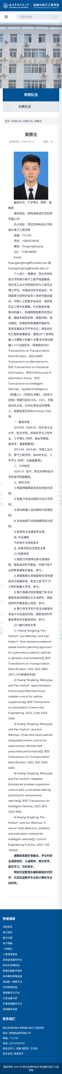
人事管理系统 (10, 954)
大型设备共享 (10, 998)
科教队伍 (28, 121)
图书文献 (7, 937)
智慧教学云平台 (11, 992)
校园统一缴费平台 (12, 981)
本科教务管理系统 (12, 976)
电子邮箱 (7, 943)
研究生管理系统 (11, 965)
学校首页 (7, 926)
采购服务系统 (10, 1009)
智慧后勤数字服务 (12, 970)
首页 (7, 121)
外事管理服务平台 (12, 1003)
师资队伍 (16, 121)
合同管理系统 (10, 987)
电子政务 (7, 932)
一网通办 (7, 948)
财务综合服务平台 (12, 959)
